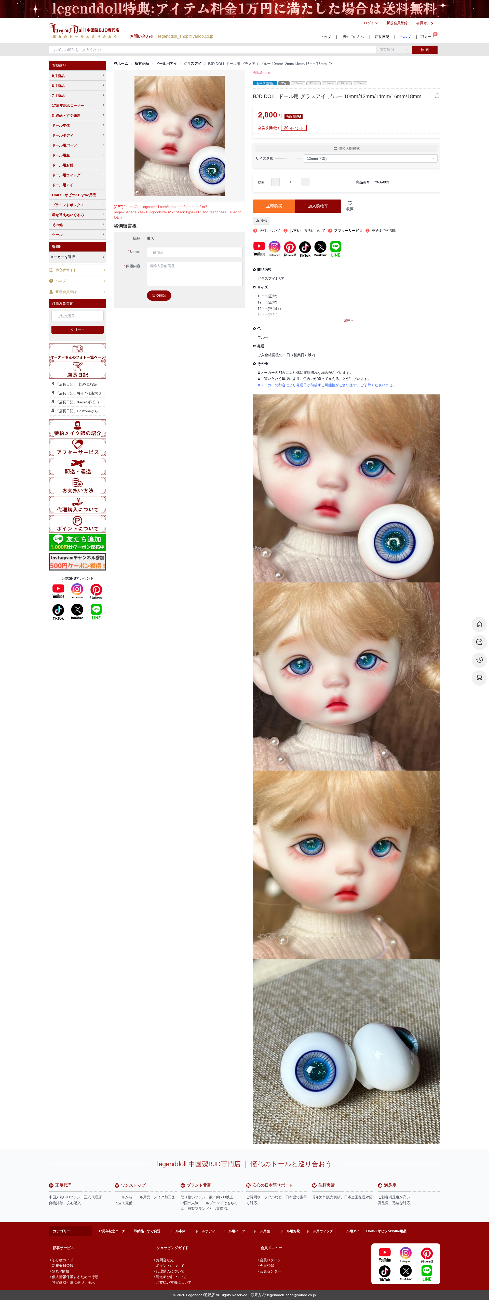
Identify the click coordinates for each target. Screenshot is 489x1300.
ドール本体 (61, 125)
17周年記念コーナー (68, 105)
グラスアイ (192, 63)
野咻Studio (261, 73)
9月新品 (58, 76)
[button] (275, 182)
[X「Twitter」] (77, 611)
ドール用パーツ (64, 145)
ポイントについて (170, 1266)
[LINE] (96, 611)
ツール (57, 235)
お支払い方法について (174, 1282)
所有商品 (142, 63)
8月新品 (58, 86)
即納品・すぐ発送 (66, 115)
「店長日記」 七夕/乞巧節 (76, 384)
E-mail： (137, 251)
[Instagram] (77, 591)
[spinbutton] (290, 182)
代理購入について (170, 1271)
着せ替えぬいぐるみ (68, 215)
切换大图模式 (349, 149)
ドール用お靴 (62, 165)
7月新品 (58, 96)
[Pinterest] (96, 591)
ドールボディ (62, 135)
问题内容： (135, 266)
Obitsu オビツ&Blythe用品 (74, 195)
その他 (57, 225)
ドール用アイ (62, 185)
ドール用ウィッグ (66, 175)
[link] (121, 63)
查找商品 (59, 65)
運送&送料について (171, 1277)
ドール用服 (61, 155)
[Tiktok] (58, 611)
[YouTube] (58, 591)
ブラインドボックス (68, 205)
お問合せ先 (165, 1260)
